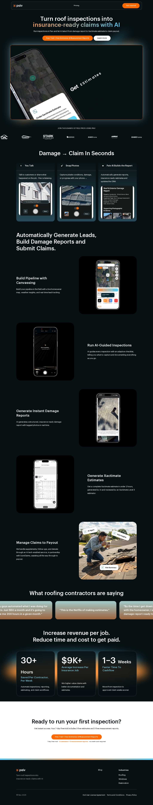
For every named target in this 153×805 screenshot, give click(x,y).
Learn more (102, 38)
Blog (100, 770)
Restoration (124, 783)
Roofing (122, 775)
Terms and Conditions (115, 795)
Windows (123, 779)
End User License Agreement (94, 795)
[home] (18, 5)
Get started (131, 5)
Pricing (76, 5)
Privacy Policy (131, 795)
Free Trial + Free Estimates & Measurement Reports (67, 38)
